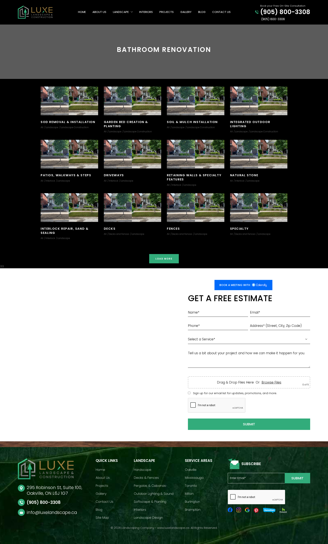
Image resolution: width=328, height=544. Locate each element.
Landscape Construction (75, 127)
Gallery (186, 12)
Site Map (102, 517)
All (42, 127)
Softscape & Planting (150, 501)
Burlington (192, 501)
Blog (202, 12)
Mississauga (194, 477)
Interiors (146, 12)
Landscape (121, 12)
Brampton (192, 509)
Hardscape (142, 469)
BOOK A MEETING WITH (234, 285)
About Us (99, 12)
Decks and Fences (119, 234)
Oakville (190, 469)
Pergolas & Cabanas (150, 485)
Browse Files (271, 382)
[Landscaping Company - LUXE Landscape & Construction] (42, 12)
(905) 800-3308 (44, 502)
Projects (166, 12)
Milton (189, 493)
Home (82, 12)
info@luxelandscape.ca (52, 512)
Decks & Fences (146, 477)
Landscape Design (148, 517)
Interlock (50, 180)
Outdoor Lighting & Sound (153, 493)
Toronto (191, 485)
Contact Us (221, 12)
